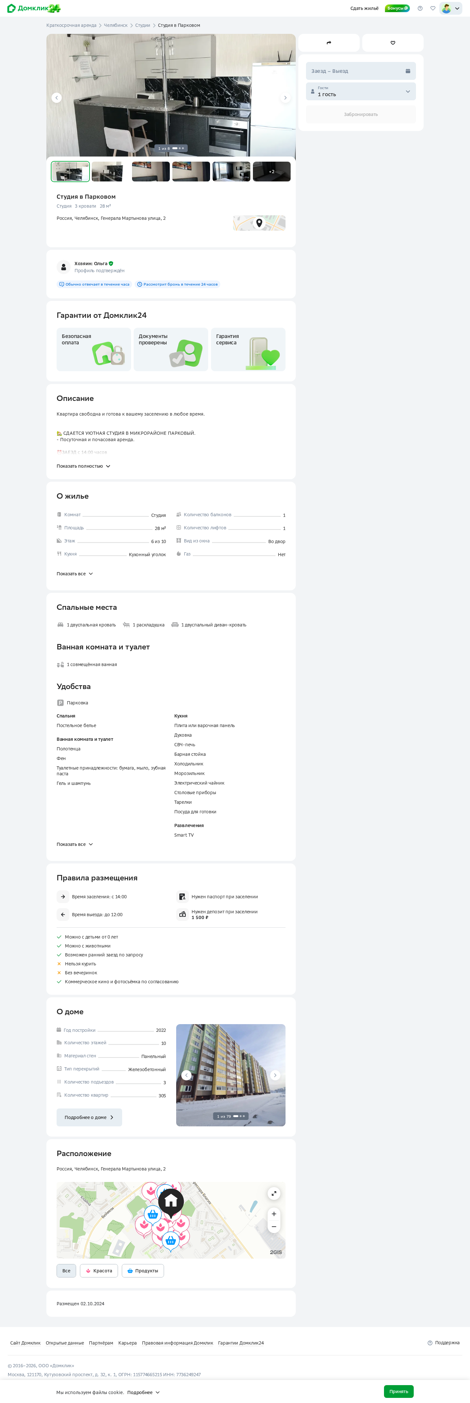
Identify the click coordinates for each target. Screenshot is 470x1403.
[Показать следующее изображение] (285, 98)
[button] (70, 171)
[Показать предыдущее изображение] (56, 98)
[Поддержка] (420, 8)
